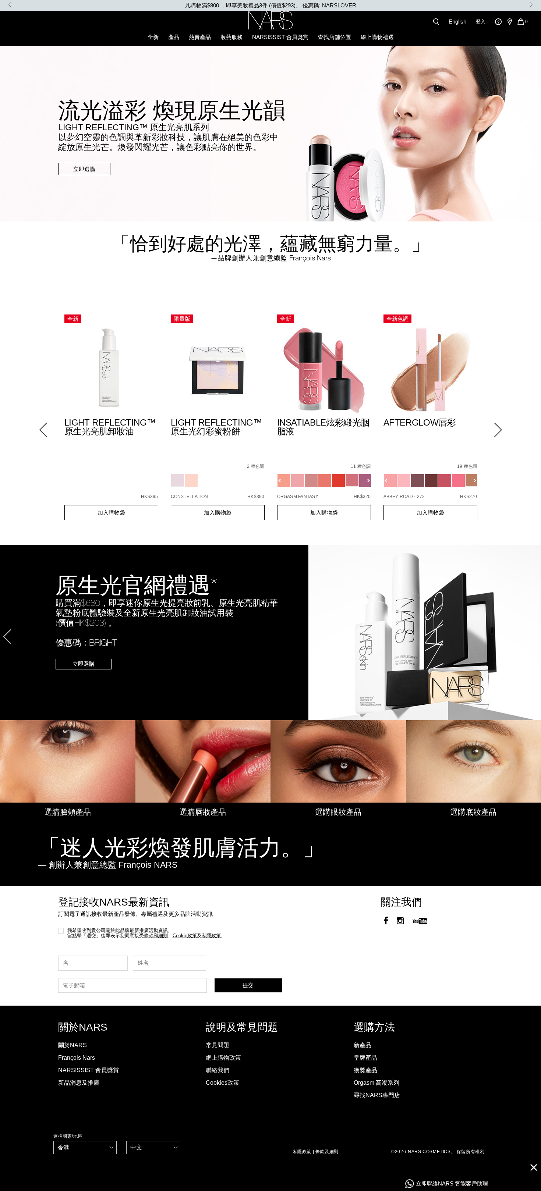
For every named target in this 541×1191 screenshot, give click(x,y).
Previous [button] (10, 4)
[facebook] (386, 921)
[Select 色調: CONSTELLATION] (177, 480)
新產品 (362, 1045)
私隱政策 (302, 1151)
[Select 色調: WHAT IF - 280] (431, 480)
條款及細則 (327, 1151)
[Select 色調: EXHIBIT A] (338, 480)
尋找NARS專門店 (377, 1095)
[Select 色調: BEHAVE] (311, 480)
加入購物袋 (111, 512)
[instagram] (400, 921)
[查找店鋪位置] (509, 21)
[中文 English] (153, 1147)
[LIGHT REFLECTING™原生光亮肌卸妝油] (111, 370)
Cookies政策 (222, 1083)
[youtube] (420, 921)
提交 (248, 985)
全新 (153, 37)
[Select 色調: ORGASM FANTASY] (352, 480)
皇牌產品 (365, 1058)
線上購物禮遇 (377, 37)
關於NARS (72, 1045)
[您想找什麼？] (437, 21)
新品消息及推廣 (78, 1083)
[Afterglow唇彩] (430, 370)
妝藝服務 (231, 37)
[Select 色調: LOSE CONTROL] (365, 480)
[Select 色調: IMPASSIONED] (297, 480)
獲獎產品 (365, 1070)
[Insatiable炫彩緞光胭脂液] (324, 370)
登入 (480, 21)
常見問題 (217, 1045)
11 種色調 (361, 466)
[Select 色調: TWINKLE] (191, 480)
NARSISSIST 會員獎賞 (280, 37)
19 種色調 (467, 466)
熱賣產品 (200, 37)
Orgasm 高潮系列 (376, 1083)
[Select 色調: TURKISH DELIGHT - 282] (390, 480)
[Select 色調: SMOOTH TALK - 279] (417, 480)
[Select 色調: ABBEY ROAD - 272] (472, 480)
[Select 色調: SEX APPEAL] (283, 480)
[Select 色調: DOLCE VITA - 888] (444, 480)
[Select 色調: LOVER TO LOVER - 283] (403, 480)
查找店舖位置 (334, 37)
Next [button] (531, 4)
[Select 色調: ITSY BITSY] (324, 480)
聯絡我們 (217, 1070)
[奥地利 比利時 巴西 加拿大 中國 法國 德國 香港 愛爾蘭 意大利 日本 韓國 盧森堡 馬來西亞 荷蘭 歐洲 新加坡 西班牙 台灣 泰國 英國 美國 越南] (85, 1147)
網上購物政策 (223, 1058)
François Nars (76, 1058)
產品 (173, 37)
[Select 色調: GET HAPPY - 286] (458, 480)
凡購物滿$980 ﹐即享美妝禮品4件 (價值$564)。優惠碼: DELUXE (270, 5)
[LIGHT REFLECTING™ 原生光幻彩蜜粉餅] (218, 370)
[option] (270, 5)
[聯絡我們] (498, 21)
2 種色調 (255, 466)
